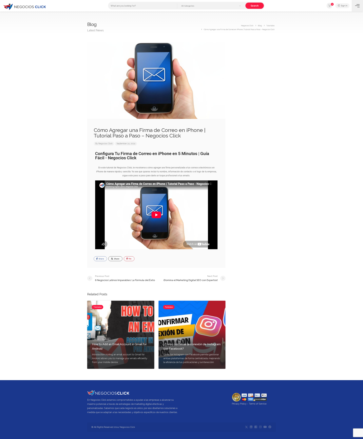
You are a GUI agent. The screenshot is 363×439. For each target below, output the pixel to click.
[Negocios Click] (24, 6)
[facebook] (256, 427)
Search (255, 5)
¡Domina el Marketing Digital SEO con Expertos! (190, 278)
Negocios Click (105, 143)
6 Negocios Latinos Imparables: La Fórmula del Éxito (125, 278)
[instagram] (260, 427)
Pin (129, 259)
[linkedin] (251, 427)
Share (101, 259)
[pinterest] (270, 427)
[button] (211, 6)
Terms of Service (257, 403)
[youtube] (265, 427)
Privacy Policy (239, 403)
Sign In (343, 5)
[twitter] (246, 427)
